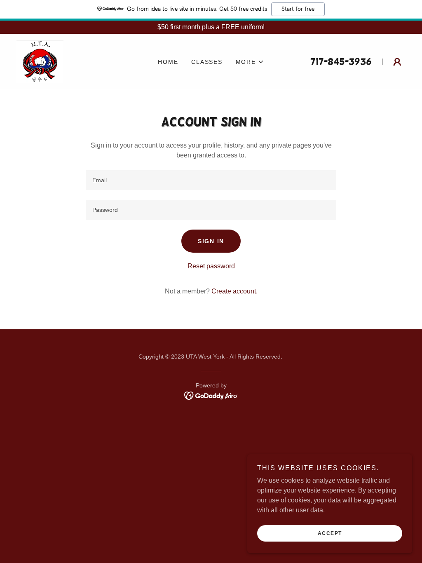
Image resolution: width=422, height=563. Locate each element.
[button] (250, 62)
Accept (330, 533)
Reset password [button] (211, 266)
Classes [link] (206, 62)
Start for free (297, 9)
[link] (39, 61)
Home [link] (168, 62)
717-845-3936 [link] (341, 61)
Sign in (211, 241)
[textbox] (211, 180)
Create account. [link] (234, 291)
